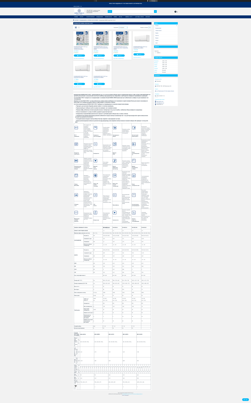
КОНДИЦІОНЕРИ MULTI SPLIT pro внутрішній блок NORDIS (140, 47)
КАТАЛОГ (81, 16)
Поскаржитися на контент (127, 393)
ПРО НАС (120, 16)
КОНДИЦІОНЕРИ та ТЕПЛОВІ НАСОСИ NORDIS (89, 20)
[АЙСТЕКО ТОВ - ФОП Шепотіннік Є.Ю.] (79, 11)
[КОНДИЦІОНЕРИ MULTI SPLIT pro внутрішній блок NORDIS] (142, 38)
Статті (156, 43)
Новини (156, 40)
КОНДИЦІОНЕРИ (99, 16)
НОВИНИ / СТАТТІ (128, 16)
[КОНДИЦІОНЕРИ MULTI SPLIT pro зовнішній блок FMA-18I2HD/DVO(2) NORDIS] (102, 38)
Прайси (156, 33)
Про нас (157, 35)
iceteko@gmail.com (160, 103)
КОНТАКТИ (148, 16)
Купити (80, 55)
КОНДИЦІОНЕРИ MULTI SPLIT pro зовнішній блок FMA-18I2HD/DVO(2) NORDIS (101, 48)
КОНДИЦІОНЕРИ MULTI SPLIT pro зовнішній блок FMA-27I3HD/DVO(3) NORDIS (121, 48)
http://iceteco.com (159, 101)
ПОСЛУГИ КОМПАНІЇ (90, 16)
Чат (246, 399)
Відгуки (156, 38)
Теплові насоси (158, 30)
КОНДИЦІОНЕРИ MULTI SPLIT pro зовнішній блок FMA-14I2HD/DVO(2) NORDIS (81, 48)
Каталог (157, 25)
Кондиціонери (158, 28)
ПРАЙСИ (115, 16)
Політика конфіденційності (137, 393)
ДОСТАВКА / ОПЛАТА (139, 16)
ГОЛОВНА (76, 16)
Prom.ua (131, 392)
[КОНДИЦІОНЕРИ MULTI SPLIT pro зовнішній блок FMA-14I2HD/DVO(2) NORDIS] (82, 38)
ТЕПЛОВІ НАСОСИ (108, 16)
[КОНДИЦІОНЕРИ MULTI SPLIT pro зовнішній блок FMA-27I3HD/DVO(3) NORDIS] (122, 38)
